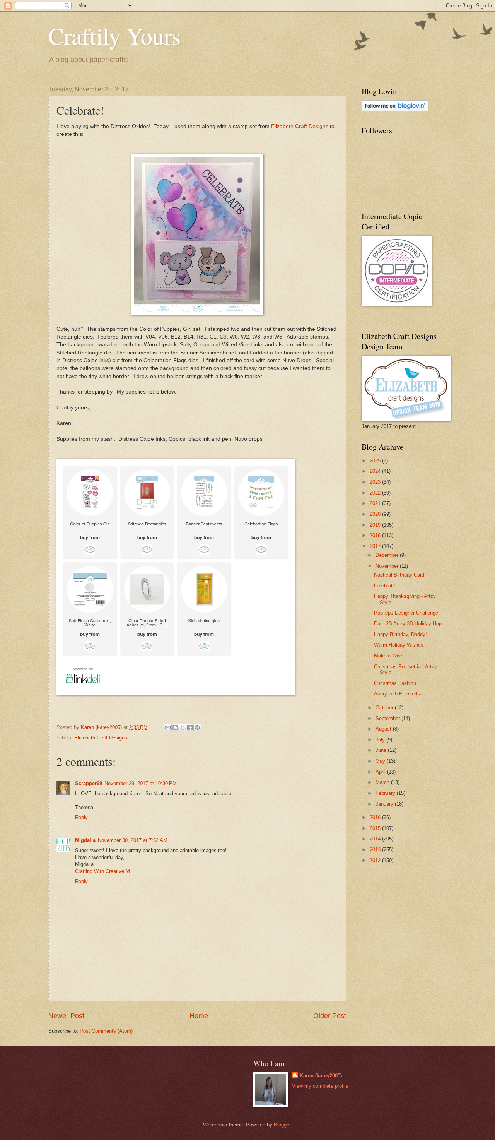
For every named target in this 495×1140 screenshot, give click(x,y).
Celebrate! (385, 586)
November (388, 566)
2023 (376, 482)
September (388, 718)
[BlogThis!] (175, 727)
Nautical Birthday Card (399, 575)
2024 (376, 471)
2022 (376, 493)
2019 (376, 525)
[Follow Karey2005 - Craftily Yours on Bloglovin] (395, 110)
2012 (376, 860)
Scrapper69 (88, 783)
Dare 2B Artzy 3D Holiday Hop (408, 623)
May (381, 761)
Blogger (282, 1125)
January (385, 804)
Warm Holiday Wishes (398, 645)
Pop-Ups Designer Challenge (406, 613)
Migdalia (85, 840)
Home (198, 1016)
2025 (376, 461)
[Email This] (168, 727)
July (381, 740)
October (385, 707)
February (386, 793)
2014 (376, 839)
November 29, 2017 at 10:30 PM (140, 783)
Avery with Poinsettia (398, 694)
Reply (81, 817)
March (383, 782)
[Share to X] (182, 727)
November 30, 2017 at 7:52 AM (132, 840)
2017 (376, 546)
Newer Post (66, 1016)
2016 (376, 817)
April (381, 772)
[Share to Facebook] (190, 727)
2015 (376, 828)
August (384, 729)
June (382, 750)
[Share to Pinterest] (197, 727)
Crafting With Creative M (102, 871)
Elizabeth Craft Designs (299, 126)
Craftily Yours (114, 35)
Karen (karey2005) (321, 1075)
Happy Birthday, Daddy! (400, 634)
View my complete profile (320, 1086)
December (388, 555)
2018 (376, 535)
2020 (376, 514)
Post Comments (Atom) (106, 1031)
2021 (376, 503)
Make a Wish (388, 656)
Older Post (329, 1016)
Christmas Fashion (395, 683)
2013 (376, 849)
